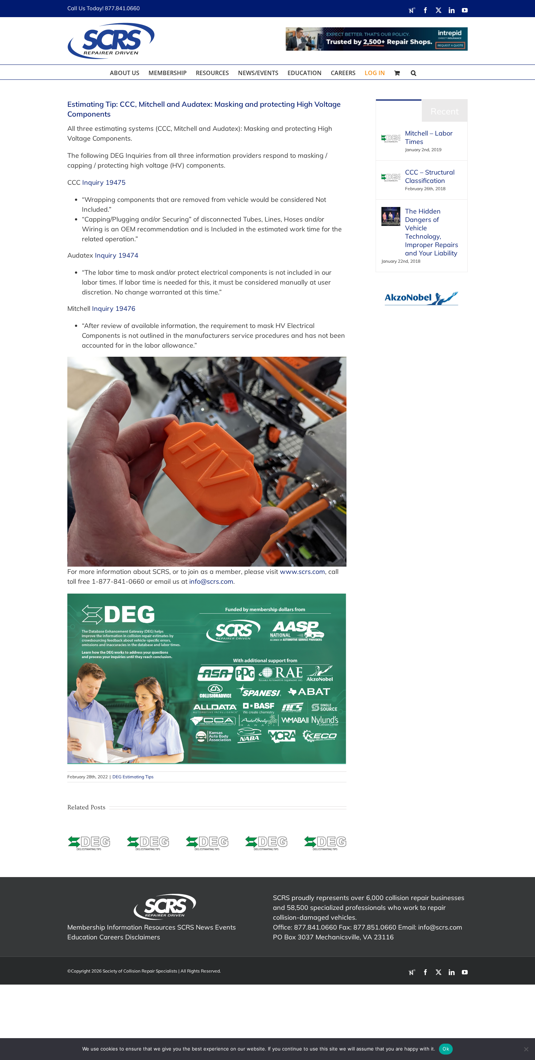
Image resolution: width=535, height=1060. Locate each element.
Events (225, 927)
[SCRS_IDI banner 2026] (377, 39)
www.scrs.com (302, 571)
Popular (399, 111)
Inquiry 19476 (113, 308)
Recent (445, 111)
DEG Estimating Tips (133, 776)
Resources (159, 927)
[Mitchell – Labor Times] (390, 134)
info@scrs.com (211, 581)
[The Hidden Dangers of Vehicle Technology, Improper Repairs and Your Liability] (390, 212)
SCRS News (195, 927)
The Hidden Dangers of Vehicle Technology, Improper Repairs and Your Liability (431, 232)
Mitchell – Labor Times (429, 137)
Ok (446, 1049)
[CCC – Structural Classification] (390, 173)
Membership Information (104, 927)
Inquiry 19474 (116, 255)
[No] (526, 1049)
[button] (413, 72)
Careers (111, 937)
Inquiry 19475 (104, 182)
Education (82, 937)
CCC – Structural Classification (430, 176)
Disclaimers (142, 937)
